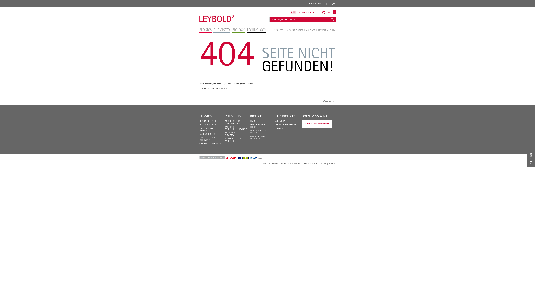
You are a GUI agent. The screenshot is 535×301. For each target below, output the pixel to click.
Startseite (223, 88)
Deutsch (312, 4)
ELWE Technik (256, 157)
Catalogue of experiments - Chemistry (236, 128)
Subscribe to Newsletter (317, 123)
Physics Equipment (207, 121)
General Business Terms (290, 163)
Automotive (280, 121)
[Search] (332, 19)
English (321, 4)
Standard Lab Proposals (210, 144)
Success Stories (294, 30)
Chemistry (233, 116)
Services (279, 30)
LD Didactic (212, 157)
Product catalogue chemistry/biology (233, 122)
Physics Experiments (208, 124)
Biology (256, 116)
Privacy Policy (310, 163)
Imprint (332, 163)
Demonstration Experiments (206, 129)
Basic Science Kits (207, 134)
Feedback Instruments (243, 157)
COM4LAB (279, 128)
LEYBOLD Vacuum (327, 30)
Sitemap (322, 163)
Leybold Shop (231, 157)
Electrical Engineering (285, 124)
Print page (331, 101)
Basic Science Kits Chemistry (233, 134)
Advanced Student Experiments (207, 139)
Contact (310, 30)
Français (332, 4)
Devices (253, 121)
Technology (285, 116)
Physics (205, 116)
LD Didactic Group (270, 163)
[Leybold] (217, 9)
